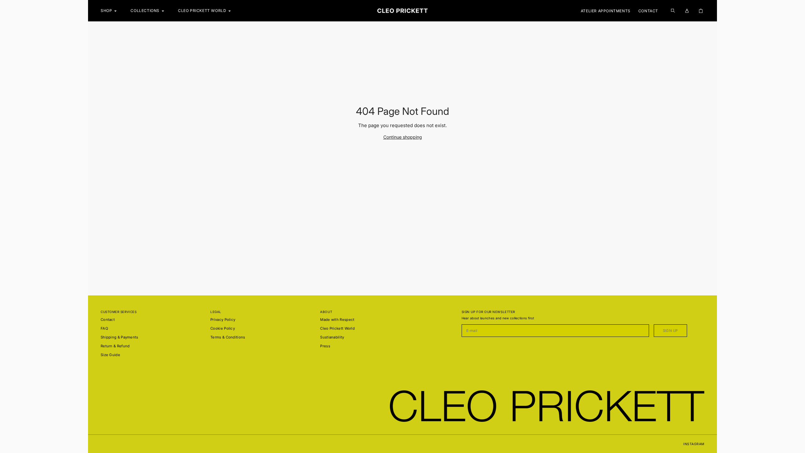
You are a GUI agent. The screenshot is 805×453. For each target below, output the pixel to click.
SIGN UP (670, 330)
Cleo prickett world (202, 10)
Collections (144, 10)
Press (325, 346)
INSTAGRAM (693, 444)
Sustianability (332, 337)
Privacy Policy (222, 319)
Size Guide (110, 355)
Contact (648, 10)
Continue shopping (402, 137)
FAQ (104, 328)
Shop (106, 10)
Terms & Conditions (227, 337)
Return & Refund (115, 346)
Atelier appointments (605, 10)
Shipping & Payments (119, 337)
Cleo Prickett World (337, 328)
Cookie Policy (222, 328)
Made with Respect (337, 319)
